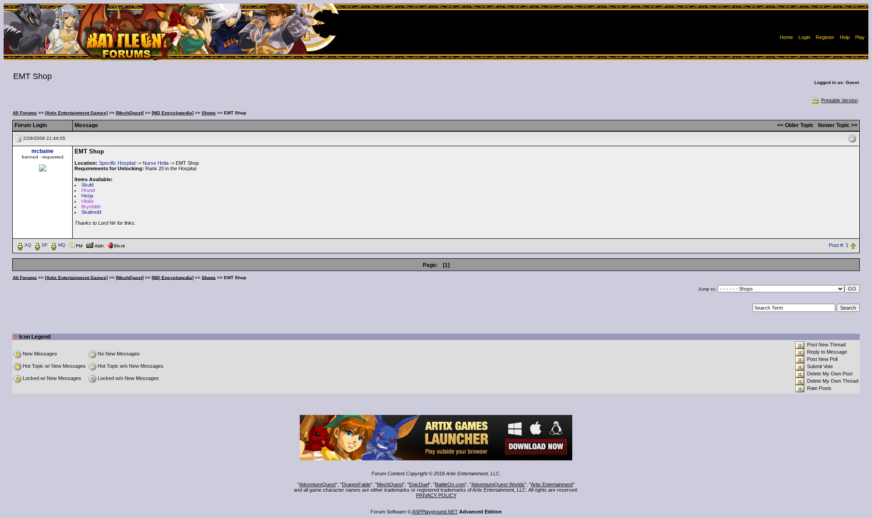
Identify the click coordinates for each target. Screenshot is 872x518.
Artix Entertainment (552, 484)
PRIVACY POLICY (436, 495)
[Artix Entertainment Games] (76, 112)
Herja (87, 195)
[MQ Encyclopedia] (172, 112)
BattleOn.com (450, 484)
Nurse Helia (155, 163)
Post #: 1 (838, 245)
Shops (209, 112)
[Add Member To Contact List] (95, 244)
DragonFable (356, 484)
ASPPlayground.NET (435, 511)
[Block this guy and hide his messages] (116, 244)
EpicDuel (419, 484)
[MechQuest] (130, 112)
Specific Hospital (117, 163)
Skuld (87, 184)
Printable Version (839, 100)
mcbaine (42, 151)
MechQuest (390, 484)
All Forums (25, 112)
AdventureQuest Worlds (498, 484)
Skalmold (91, 212)
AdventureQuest (317, 484)
